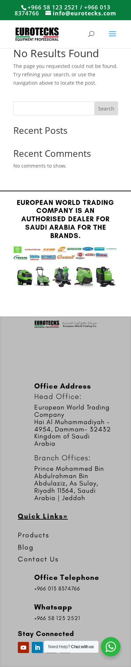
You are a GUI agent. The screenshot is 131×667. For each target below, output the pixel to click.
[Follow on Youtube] (23, 647)
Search (106, 108)
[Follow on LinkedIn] (37, 647)
